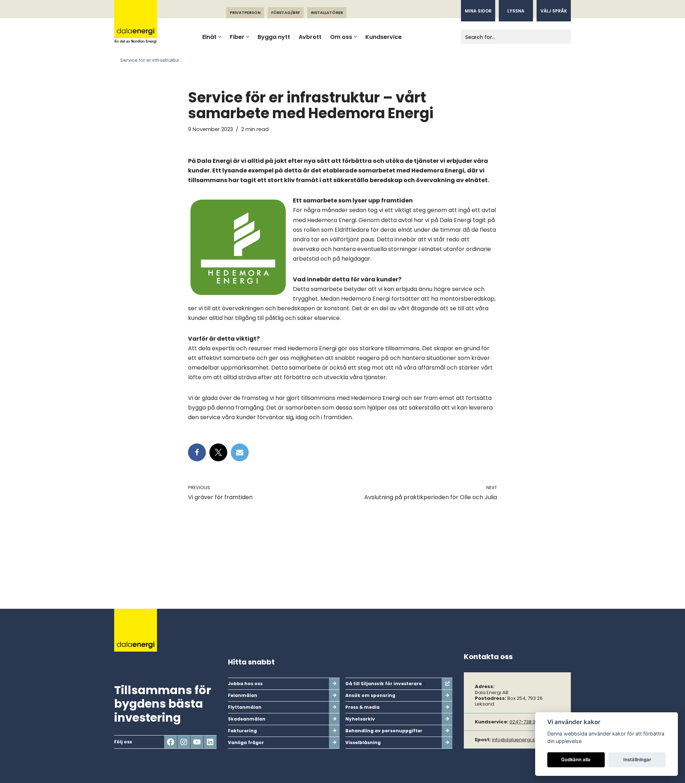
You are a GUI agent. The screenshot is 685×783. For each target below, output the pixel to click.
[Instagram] (183, 742)
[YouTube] (197, 742)
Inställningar (637, 759)
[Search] (563, 37)
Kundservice (383, 37)
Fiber (237, 37)
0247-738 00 (523, 721)
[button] (219, 36)
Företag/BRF (285, 12)
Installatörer (327, 12)
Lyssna (515, 11)
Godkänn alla (575, 759)
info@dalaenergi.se (515, 739)
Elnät (209, 37)
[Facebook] (197, 452)
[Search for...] (508, 37)
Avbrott (310, 37)
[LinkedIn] (210, 742)
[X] (218, 452)
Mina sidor (478, 11)
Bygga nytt (274, 37)
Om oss (341, 37)
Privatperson (245, 12)
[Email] (240, 452)
